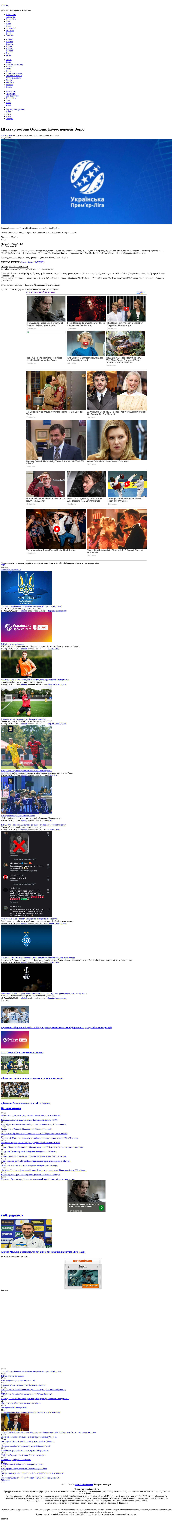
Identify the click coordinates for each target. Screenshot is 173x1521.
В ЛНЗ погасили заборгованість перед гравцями (22, 1464)
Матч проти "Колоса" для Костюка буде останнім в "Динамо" (27, 1441)
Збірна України (12, 96)
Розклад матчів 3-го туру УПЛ (14, 1408)
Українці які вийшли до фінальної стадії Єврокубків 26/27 (26, 1129)
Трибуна (9, 35)
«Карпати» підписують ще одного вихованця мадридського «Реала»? (31, 1115)
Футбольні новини (14, 75)
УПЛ (8, 21)
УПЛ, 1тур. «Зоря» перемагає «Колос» (22, 1052)
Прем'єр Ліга (6, 135)
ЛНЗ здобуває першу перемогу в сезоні (18, 816)
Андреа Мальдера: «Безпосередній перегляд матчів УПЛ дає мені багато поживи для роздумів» (42, 1147)
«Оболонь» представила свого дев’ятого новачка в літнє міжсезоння (30, 1412)
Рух (7, 53)
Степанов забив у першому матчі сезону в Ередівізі (23, 719)
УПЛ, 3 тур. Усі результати (12, 644)
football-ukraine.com (84, 1485)
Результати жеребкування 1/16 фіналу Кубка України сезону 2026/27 (30, 1143)
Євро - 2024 (11, 28)
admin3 (24, 611)
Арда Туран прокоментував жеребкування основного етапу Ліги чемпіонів (33, 1124)
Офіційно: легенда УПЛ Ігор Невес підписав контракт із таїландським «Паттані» (36, 1161)
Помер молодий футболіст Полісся (16, 1460)
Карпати (9, 44)
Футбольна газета (13, 78)
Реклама (9, 85)
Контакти (10, 82)
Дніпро (9, 46)
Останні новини (11, 1108)
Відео (8, 71)
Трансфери (10, 17)
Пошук (9, 87)
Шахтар (9, 42)
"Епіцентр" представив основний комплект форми (23, 1455)
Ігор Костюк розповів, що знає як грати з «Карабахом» (24, 1450)
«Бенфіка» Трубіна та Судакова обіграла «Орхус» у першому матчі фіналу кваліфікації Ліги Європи (44, 993)
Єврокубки (11, 19)
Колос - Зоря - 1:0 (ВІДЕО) (32, 262)
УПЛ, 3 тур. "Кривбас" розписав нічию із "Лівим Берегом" (26, 771)
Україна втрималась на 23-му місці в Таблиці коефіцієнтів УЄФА (29, 1120)
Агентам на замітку (14, 64)
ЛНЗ (50, 820)
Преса (8, 33)
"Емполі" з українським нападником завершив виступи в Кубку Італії (31, 606)
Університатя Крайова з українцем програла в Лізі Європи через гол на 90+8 (34, 1133)
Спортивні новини (14, 73)
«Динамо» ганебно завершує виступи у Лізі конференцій (32, 1078)
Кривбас (9, 48)
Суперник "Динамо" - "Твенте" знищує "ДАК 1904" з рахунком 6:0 (30, 1478)
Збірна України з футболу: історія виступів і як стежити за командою (30, 1174)
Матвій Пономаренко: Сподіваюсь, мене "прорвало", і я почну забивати (32, 1473)
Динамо (9, 39)
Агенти (9, 66)
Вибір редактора (12, 1215)
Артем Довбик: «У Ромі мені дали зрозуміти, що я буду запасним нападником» (35, 680)
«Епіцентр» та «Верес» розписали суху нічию (21, 1403)
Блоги (8, 62)
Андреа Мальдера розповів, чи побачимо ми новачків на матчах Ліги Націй (33, 1156)
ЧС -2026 (10, 30)
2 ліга (8, 26)
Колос (8, 55)
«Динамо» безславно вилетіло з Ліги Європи (25, 1103)
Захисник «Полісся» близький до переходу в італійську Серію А (29, 1437)
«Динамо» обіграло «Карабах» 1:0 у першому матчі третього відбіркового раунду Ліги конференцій (56, 1027)
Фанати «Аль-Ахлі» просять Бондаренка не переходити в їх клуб (29, 919)
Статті (9, 60)
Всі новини (11, 15)
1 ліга (8, 24)
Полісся (9, 51)
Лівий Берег (53, 775)
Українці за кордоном (15, 109)
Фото (8, 69)
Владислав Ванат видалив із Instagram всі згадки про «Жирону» (28, 1152)
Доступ (9, 80)
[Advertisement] (20, 1329)
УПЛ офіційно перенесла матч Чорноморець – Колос (24, 1469)
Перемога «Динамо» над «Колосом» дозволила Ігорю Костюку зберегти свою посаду (38, 958)
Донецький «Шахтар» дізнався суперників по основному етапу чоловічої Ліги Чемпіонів (39, 1138)
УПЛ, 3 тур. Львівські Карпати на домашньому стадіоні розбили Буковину (33, 825)
